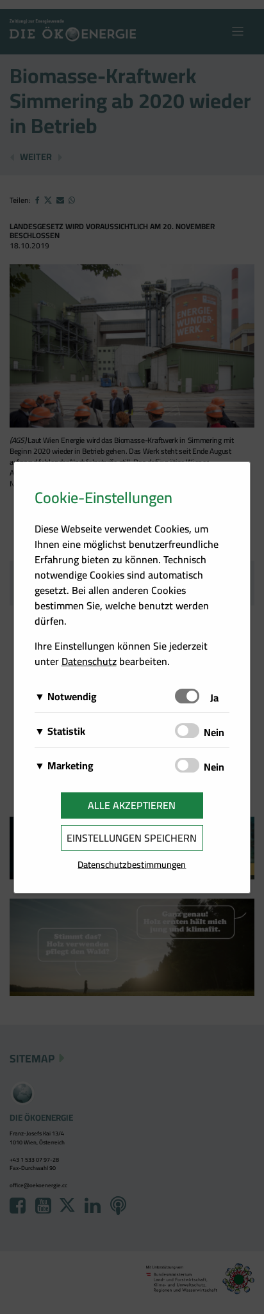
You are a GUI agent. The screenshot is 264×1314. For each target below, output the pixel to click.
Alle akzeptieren (132, 805)
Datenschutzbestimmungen (132, 864)
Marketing (70, 765)
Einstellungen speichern (132, 837)
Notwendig (72, 696)
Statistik (66, 731)
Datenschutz (89, 661)
